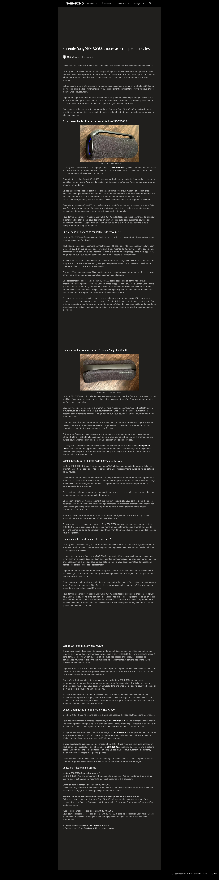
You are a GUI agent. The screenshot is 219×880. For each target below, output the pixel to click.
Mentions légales (210, 874)
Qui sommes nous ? (180, 874)
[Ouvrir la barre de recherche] (150, 3)
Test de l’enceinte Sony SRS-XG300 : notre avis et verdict (87, 826)
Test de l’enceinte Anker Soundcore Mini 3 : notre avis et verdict (89, 828)
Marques (137, 3)
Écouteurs (106, 3)
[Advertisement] (109, 27)
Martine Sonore (73, 57)
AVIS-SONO (75, 3)
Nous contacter (195, 874)
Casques (90, 3)
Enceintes (122, 3)
